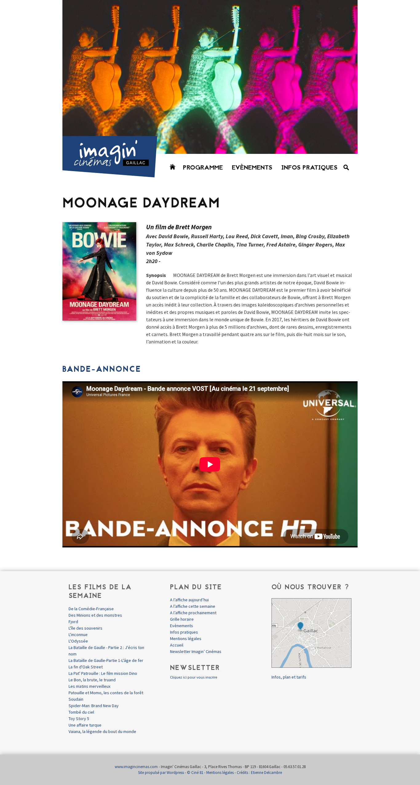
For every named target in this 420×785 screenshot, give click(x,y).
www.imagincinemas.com (136, 766)
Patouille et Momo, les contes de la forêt (106, 692)
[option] (210, 77)
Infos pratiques (309, 168)
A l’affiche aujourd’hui (189, 600)
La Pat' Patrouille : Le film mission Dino (103, 673)
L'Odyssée (78, 641)
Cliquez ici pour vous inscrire (193, 677)
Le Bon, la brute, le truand (92, 680)
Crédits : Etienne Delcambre (259, 772)
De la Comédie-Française (91, 608)
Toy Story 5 (79, 718)
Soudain (76, 699)
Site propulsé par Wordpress (161, 772)
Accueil (176, 645)
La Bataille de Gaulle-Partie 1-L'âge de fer (106, 660)
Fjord (73, 621)
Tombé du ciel (81, 712)
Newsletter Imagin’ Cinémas (195, 651)
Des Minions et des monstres (95, 615)
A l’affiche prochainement (193, 612)
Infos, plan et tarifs (288, 677)
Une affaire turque (85, 725)
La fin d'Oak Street (86, 667)
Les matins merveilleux (89, 686)
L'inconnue (78, 634)
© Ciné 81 (195, 772)
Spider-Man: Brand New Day (94, 705)
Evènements (252, 168)
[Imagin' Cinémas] (112, 174)
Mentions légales (185, 638)
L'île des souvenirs (85, 628)
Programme (203, 168)
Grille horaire (182, 619)
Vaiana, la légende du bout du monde (102, 731)
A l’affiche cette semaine (192, 606)
